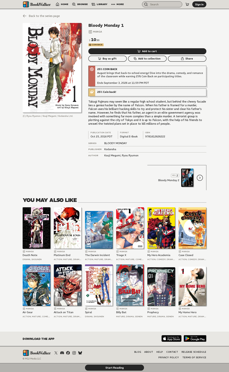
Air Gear (28, 312)
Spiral (88, 312)
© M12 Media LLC (32, 359)
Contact (172, 352)
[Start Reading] (52, 68)
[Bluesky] (80, 353)
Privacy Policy (168, 357)
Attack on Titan (63, 312)
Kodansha (110, 149)
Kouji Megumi (112, 155)
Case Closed (186, 255)
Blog (137, 352)
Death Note (30, 255)
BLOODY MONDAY (115, 143)
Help (159, 352)
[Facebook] (68, 353)
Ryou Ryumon (130, 155)
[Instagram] (74, 353)
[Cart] (187, 4)
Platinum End (62, 255)
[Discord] (62, 353)
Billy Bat (121, 312)
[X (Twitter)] (56, 353)
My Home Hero (187, 312)
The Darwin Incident (97, 255)
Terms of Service (194, 357)
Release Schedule (194, 352)
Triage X (121, 255)
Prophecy (153, 312)
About (148, 352)
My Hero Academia (158, 255)
